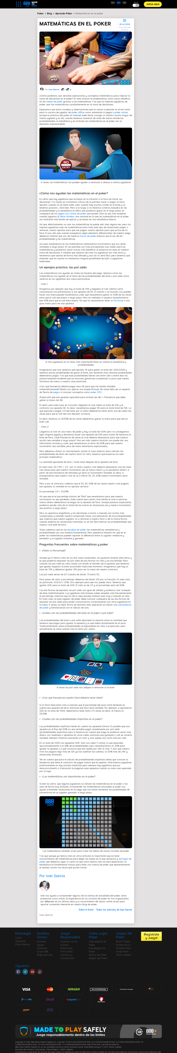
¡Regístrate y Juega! (151, 936)
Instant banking (50, 1010)
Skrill (50, 999)
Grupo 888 (42, 951)
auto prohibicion (101, 999)
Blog (49, 13)
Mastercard (49, 989)
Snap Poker (122, 951)
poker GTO (95, 392)
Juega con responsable (99, 989)
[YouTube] (32, 972)
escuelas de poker (76, 530)
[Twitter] (25, 972)
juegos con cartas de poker (72, 213)
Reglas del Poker (98, 958)
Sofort (26, 1010)
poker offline (77, 112)
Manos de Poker (98, 955)
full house (118, 300)
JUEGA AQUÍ (152, 4)
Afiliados (42, 941)
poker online (121, 112)
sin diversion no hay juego (126, 989)
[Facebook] (18, 972)
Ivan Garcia (54, 89)
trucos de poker (88, 236)
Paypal (26, 998)
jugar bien (151, 989)
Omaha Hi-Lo (123, 945)
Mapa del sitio (45, 955)
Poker (40, 13)
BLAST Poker (123, 941)
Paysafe (74, 999)
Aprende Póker (63, 13)
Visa (26, 989)
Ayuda (40, 945)
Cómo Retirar (22, 944)
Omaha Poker (123, 948)
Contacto (42, 948)
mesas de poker (54, 101)
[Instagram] (40, 972)
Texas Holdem (67, 216)
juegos (56, 392)
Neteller (73, 989)
